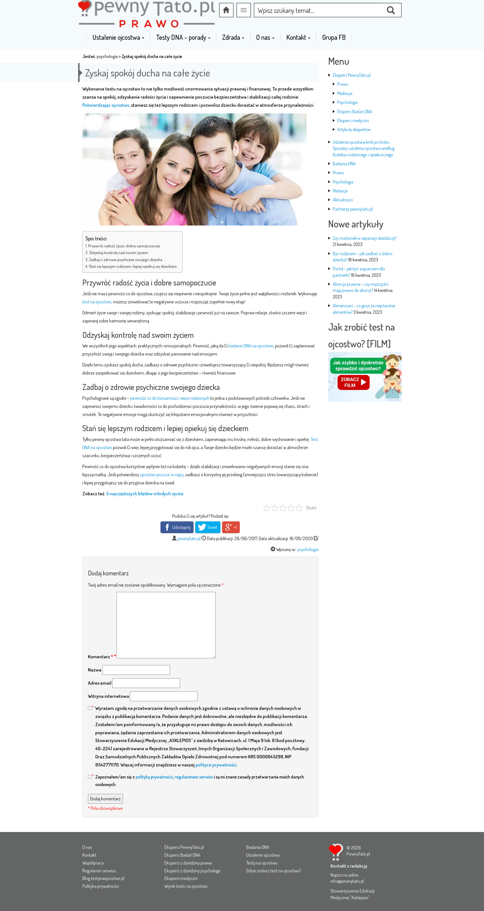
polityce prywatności (216, 765)
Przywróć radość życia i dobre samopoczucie (124, 245)
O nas (264, 37)
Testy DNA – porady (182, 37)
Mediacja (344, 93)
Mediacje (340, 191)
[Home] (226, 10)
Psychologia (347, 102)
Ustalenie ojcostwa (116, 37)
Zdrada (231, 37)
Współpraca (93, 863)
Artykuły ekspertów (354, 129)
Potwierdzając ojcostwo (105, 105)
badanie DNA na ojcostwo (251, 345)
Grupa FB (334, 37)
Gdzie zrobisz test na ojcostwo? (273, 870)
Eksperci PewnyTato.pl (352, 75)
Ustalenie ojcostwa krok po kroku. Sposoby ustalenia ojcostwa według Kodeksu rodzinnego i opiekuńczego (363, 148)
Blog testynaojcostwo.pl (103, 878)
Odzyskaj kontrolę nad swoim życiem (118, 252)
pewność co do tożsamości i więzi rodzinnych (170, 398)
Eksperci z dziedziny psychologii (192, 870)
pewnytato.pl (189, 538)
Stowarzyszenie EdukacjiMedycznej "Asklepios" (352, 894)
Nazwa (94, 670)
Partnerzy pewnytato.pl (353, 209)
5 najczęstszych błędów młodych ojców (144, 493)
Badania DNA (344, 163)
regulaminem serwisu (193, 777)
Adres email (99, 683)
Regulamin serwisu (99, 870)
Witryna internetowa (108, 696)
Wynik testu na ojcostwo (186, 886)
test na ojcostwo (96, 302)
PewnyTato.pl (358, 854)
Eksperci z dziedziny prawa (188, 863)
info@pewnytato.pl (347, 881)
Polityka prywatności (100, 886)
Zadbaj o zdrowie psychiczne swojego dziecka (125, 259)
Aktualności (343, 200)
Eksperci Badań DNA (354, 111)
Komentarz (100, 656)
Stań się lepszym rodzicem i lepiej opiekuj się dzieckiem (133, 266)
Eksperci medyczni (353, 120)
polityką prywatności (154, 777)
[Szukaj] (392, 10)
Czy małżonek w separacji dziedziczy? (364, 238)
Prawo (342, 84)
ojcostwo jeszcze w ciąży (161, 474)
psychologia (107, 56)
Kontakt (297, 37)
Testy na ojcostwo (262, 863)
